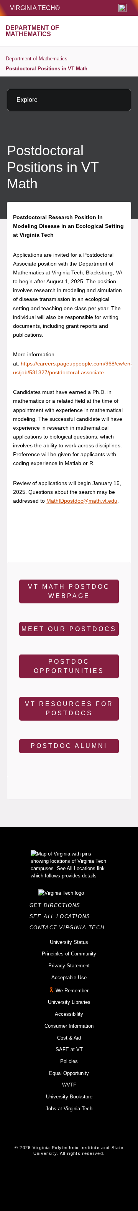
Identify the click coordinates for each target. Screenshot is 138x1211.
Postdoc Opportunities (69, 666)
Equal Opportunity (69, 1073)
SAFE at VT (69, 1049)
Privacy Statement (69, 965)
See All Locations (62, 916)
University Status (69, 942)
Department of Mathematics (36, 58)
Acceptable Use (69, 977)
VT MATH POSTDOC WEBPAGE (69, 591)
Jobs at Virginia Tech (69, 1108)
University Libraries (69, 1002)
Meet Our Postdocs (69, 629)
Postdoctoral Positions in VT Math (46, 68)
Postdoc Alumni (69, 746)
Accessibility (69, 1014)
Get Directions (57, 905)
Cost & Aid (69, 1038)
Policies (69, 1061)
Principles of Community (69, 954)
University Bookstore (69, 1097)
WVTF (69, 1085)
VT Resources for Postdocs (69, 708)
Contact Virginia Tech (69, 927)
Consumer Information (69, 1026)
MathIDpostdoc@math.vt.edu (81, 501)
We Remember (72, 990)
